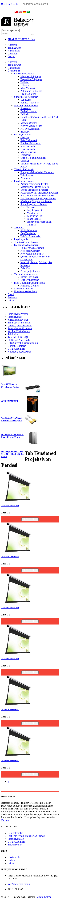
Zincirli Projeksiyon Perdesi (34, 184)
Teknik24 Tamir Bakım (26, 242)
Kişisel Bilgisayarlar (24, 73)
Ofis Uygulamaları (29, 279)
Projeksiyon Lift (35, 210)
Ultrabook (25, 85)
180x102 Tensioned (10, 505)
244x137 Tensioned (10, 658)
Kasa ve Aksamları (30, 128)
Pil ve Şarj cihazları (30, 271)
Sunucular (25, 99)
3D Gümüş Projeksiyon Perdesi (36, 201)
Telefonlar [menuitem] (13, 334)
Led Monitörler (28, 93)
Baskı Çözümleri (22, 134)
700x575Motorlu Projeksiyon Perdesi (10, 385)
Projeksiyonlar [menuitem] (15, 316)
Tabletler (24, 82)
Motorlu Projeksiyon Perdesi (34, 186)
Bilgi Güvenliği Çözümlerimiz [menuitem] (23, 343)
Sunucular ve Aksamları (26, 96)
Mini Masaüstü (28, 88)
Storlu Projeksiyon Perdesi (33, 204)
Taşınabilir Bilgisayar (31, 79)
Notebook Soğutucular (31, 253)
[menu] (30, 332)
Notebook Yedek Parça (25, 291)
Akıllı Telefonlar (28, 230)
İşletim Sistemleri (29, 277)
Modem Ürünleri (28, 123)
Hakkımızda (14, 50)
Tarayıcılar (25, 155)
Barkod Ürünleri (28, 111)
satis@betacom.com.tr (35, 4)
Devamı (5, 820)
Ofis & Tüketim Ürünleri (33, 157)
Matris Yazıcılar (28, 152)
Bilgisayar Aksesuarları (32, 247)
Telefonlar (19, 227)
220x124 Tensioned (10, 607)
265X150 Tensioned (10, 709)
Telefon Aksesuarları (30, 236)
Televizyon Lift (34, 216)
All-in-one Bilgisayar (31, 91)
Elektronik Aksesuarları (26, 245)
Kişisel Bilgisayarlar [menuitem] (18, 319)
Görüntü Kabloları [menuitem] (17, 345)
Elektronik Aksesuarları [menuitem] (19, 340)
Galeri (11, 294)
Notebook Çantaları (30, 250)
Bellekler (25, 114)
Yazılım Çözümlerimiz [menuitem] (19, 331)
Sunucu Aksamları (29, 102)
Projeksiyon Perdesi (24, 181)
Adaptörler (25, 268)
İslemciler (25, 131)
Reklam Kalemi (43, 897)
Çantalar (24, 160)
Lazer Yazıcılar (28, 149)
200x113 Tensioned (10, 556)
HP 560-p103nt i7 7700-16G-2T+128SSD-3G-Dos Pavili (12, 454)
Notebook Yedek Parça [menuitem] (19, 351)
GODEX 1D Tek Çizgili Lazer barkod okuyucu (11, 419)
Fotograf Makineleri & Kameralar (37, 172)
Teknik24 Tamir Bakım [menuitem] (19, 322)
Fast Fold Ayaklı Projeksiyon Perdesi (39, 192)
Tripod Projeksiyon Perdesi (34, 189)
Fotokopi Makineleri (30, 143)
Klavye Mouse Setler (31, 125)
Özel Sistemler (27, 207)
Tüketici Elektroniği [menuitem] (18, 337)
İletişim (11, 56)
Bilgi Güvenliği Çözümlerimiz (29, 282)
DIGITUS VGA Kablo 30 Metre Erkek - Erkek (12, 435)
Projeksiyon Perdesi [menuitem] (18, 313)
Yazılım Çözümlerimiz (25, 274)
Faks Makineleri (28, 140)
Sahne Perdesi (34, 218)
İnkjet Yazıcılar (28, 146)
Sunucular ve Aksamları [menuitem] (20, 328)
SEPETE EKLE (30, 519)
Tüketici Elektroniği (24, 169)
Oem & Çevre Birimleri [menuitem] (20, 325)
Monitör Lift (33, 213)
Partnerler (12, 53)
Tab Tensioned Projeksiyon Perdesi (38, 198)
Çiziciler (24, 137)
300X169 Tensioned (10, 760)
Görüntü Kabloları (23, 288)
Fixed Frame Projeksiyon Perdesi (37, 195)
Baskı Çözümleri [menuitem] (16, 348)
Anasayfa (12, 44)
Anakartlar (25, 108)
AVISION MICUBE (10, 401)
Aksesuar (25, 178)
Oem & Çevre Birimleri (26, 105)
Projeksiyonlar (21, 239)
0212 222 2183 (9, 4)
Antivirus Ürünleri (29, 285)
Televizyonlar (27, 175)
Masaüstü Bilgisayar (30, 76)
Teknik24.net (14, 47)
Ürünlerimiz (14, 70)
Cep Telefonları (28, 233)
